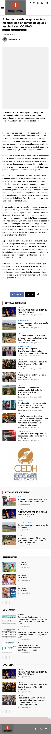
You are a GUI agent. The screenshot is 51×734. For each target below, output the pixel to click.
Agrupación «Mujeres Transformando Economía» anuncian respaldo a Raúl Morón (32, 351)
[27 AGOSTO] (9, 592)
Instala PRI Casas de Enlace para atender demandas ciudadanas (32, 500)
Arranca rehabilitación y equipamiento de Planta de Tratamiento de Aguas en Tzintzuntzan (30, 391)
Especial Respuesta (23, 315)
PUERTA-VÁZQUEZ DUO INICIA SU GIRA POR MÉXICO (32, 311)
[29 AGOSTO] (9, 567)
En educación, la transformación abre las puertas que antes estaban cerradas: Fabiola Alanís (32, 405)
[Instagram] (34, 3)
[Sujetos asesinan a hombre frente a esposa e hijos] (9, 325)
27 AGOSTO (23, 590)
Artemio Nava (15, 39)
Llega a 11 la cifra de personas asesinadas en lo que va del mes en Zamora (32, 436)
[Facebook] (30, 3)
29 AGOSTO (23, 565)
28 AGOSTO (23, 577)
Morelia (6, 30)
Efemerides (22, 562)
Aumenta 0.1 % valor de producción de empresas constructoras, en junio (29, 647)
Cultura (20, 307)
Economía (21, 614)
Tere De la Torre (22, 356)
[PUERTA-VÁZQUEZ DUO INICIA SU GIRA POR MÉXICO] (9, 312)
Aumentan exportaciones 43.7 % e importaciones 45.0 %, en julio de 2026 (33, 634)
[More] (38, 294)
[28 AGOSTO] (9, 579)
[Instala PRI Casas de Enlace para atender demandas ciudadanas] (9, 501)
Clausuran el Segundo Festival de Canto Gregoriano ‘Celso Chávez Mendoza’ (32, 364)
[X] (38, 3)
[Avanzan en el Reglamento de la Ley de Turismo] (9, 377)
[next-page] (8, 602)
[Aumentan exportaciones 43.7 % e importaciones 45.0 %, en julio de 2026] (9, 634)
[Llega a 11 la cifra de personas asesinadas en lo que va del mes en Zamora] (9, 435)
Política (20, 400)
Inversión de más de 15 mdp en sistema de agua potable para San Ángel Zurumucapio (33, 338)
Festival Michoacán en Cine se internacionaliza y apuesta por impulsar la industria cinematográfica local (31, 701)
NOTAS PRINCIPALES (18, 30)
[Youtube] (42, 3)
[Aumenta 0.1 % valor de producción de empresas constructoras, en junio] (9, 647)
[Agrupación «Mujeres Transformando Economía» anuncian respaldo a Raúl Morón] (9, 351)
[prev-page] (4, 602)
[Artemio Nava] (5, 39)
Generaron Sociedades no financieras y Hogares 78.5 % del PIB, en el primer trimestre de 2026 (32, 620)
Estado (20, 333)
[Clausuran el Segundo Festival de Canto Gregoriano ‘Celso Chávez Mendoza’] (9, 364)
